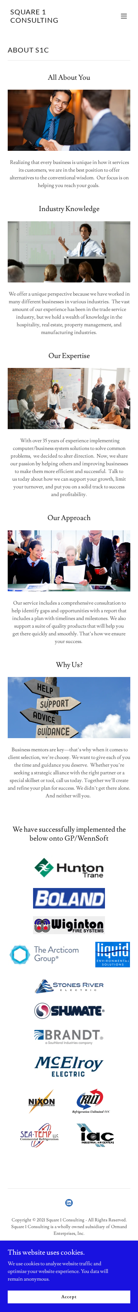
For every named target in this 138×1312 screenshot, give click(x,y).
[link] (50, 21)
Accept (68, 1297)
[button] (123, 16)
